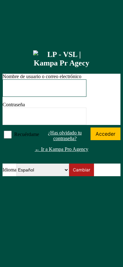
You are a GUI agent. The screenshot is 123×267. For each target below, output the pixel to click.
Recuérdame (26, 134)
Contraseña (14, 104)
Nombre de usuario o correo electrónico (42, 76)
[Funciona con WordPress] (61, 58)
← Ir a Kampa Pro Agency (61, 149)
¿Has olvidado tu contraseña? (65, 135)
